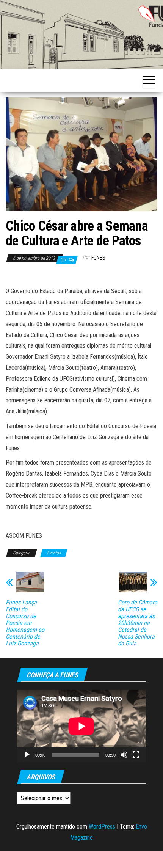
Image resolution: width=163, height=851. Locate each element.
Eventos (54, 553)
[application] (81, 726)
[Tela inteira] (136, 754)
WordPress (102, 826)
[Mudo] (124, 754)
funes (98, 258)
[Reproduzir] (27, 754)
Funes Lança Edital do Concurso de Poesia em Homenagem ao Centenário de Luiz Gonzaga (25, 623)
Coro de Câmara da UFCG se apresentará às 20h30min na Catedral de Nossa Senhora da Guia (137, 623)
